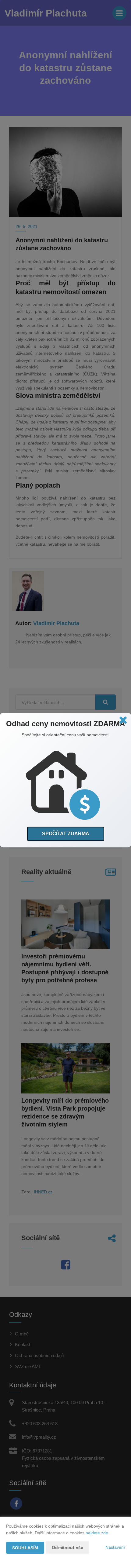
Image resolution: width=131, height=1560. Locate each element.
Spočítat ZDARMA (65, 833)
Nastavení (115, 1547)
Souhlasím (25, 1547)
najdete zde (97, 1532)
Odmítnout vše (67, 1547)
